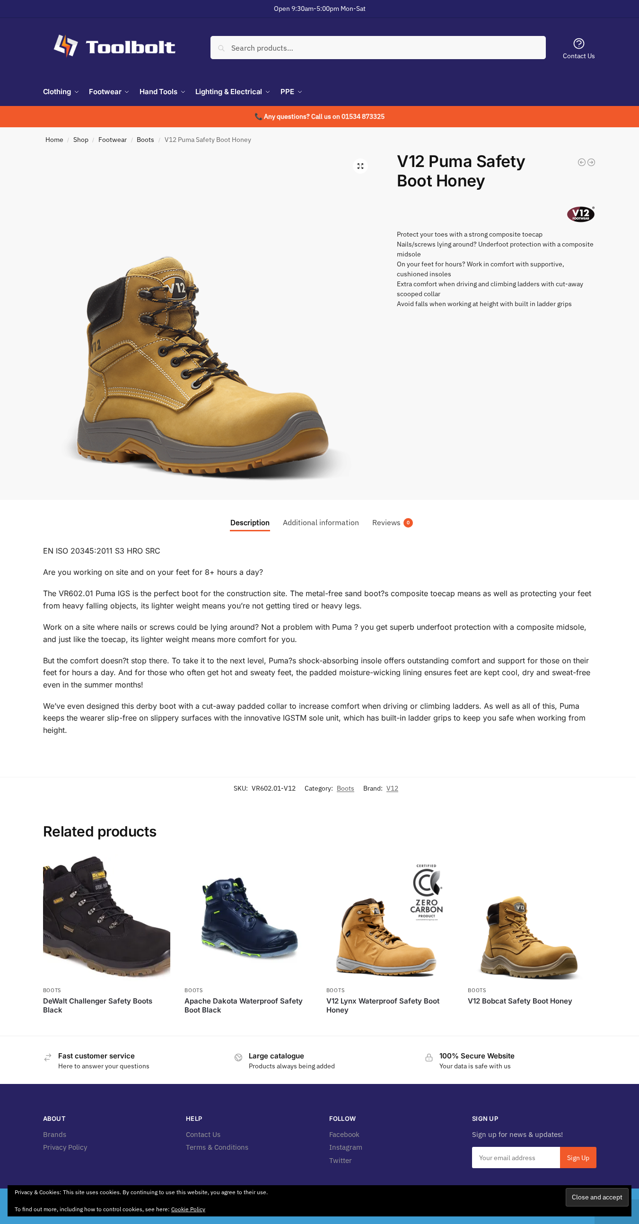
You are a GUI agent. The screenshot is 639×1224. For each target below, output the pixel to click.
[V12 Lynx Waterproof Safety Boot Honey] (390, 918)
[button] (360, 166)
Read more (106, 1026)
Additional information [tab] (321, 522)
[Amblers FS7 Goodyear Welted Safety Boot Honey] (581, 162)
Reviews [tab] (391, 522)
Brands (54, 1134)
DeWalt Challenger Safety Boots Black (97, 1005)
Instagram (345, 1147)
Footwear (112, 139)
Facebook (344, 1134)
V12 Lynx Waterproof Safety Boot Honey (382, 1005)
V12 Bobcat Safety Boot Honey (520, 1000)
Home (54, 139)
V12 (392, 788)
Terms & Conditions (217, 1147)
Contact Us (579, 56)
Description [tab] (250, 522)
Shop (80, 139)
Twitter (340, 1160)
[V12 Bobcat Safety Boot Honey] (531, 918)
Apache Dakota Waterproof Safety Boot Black (243, 1005)
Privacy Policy (65, 1147)
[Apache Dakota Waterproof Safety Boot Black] (248, 918)
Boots (145, 139)
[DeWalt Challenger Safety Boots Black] (107, 918)
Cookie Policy (188, 1209)
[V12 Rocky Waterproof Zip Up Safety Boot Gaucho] (591, 162)
